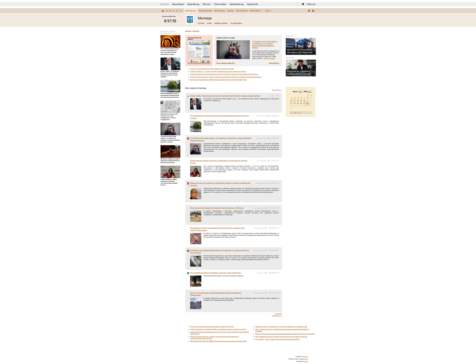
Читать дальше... (270, 58)
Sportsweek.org (236, 4)
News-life (290, 36)
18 (295, 103)
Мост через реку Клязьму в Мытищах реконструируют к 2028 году (217, 208)
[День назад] (295, 112)
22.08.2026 (196, 31)
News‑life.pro (178, 4)
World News (255, 11)
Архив (209, 23)
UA (174, 11)
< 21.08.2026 (278, 313)
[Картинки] (203, 61)
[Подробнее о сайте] (199, 48)
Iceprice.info (252, 4)
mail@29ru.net (303, 359)
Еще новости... (274, 63)
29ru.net (206, 4)
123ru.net (311, 4)
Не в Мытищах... (236, 23)
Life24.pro (290, 57)
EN (167, 11)
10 (291, 100)
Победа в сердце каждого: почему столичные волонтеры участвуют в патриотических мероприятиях (225, 77)
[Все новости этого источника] (273, 96)
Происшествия (205, 11)
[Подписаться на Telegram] (302, 4)
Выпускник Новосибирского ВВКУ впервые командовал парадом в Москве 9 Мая (218, 80)
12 (298, 100)
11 (295, 100)
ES (180, 11)
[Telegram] (309, 10)
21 (304, 103)
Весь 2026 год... (277, 90)
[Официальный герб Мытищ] (189, 20)
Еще (267, 11)
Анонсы (230, 11)
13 (301, 100)
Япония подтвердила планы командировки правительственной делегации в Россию (285, 334)
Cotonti (306, 361)
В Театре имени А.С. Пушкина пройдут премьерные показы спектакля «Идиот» (218, 71)
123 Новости (190, 11)
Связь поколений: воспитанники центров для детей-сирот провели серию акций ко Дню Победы (224, 74)
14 (304, 100)
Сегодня (201, 23)
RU (170, 11)
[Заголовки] (208, 61)
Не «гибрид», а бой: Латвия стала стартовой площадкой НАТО (277, 339)
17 (291, 103)
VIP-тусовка (219, 11)
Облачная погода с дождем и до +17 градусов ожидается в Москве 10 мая (281, 326)
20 (301, 103)
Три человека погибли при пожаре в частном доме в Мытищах (215, 273)
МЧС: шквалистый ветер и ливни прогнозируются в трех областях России (281, 337)
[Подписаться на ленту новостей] (313, 10)
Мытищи (188, 31)
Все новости (242, 11)
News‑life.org (193, 4)
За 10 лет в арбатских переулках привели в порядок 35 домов (212, 69)
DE (177, 11)
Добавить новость (221, 23)
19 (298, 103)
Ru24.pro (165, 4)
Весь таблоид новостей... (226, 63)
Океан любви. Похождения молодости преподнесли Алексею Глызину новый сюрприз (225, 96)
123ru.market (220, 4)
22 (307, 103)
